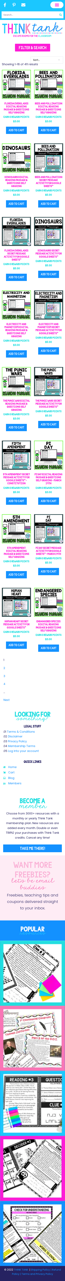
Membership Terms (21, 746)
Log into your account (23, 751)
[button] (56, 5)
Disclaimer (15, 736)
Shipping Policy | (41, 1270)
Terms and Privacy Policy (37, 1274)
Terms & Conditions (21, 732)
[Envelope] (23, 5)
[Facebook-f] (5, 5)
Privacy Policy (17, 741)
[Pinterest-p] (14, 5)
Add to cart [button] (16, 130)
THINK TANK (21, 1270)
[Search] (60, 14)
